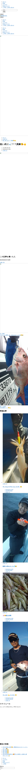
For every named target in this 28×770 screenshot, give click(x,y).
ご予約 (4, 763)
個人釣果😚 (6, 752)
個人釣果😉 (6, 750)
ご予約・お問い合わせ (8, 7)
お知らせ (5, 150)
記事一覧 (2, 262)
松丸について (6, 6)
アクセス (5, 4)
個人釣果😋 (6, 751)
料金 (4, 3)
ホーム (4, 1)
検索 (4, 11)
